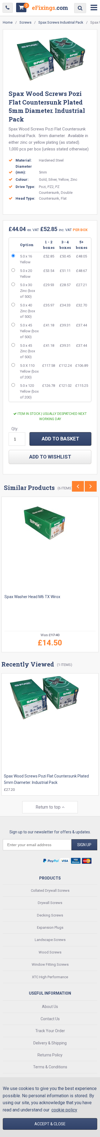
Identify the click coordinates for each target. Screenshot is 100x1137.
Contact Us (50, 1019)
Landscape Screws (50, 940)
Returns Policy (50, 1055)
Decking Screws (50, 915)
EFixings (50, 9)
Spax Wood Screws (26, 129)
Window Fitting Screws (50, 964)
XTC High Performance (50, 977)
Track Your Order (50, 1031)
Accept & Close (50, 1124)
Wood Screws (50, 952)
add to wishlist (50, 457)
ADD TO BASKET (60, 439)
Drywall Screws (50, 903)
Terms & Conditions (50, 1067)
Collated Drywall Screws (50, 890)
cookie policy (64, 1110)
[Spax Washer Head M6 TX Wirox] (50, 545)
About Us (50, 1006)
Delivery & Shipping (50, 1043)
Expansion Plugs (50, 927)
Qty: (14, 429)
